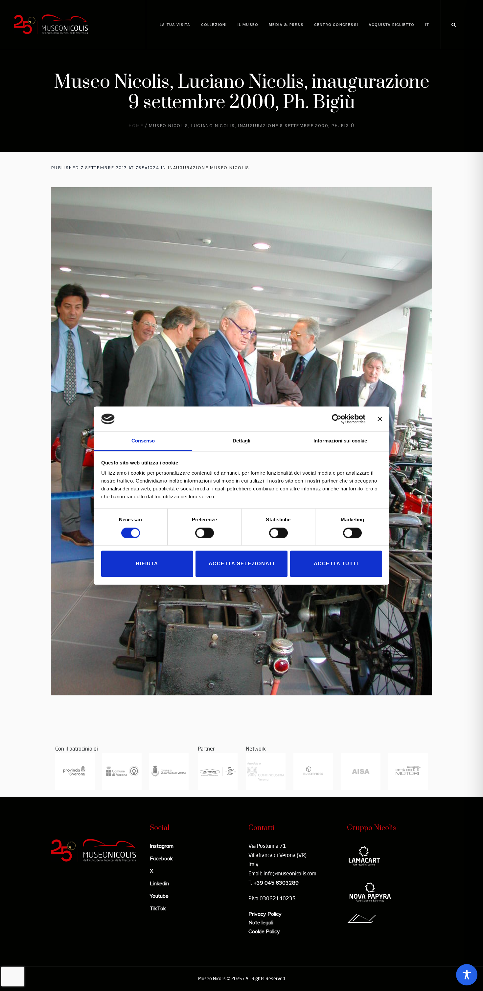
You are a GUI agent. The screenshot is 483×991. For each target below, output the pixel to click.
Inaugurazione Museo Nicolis (208, 167)
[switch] (204, 533)
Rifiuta (147, 564)
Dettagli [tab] (241, 441)
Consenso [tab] (143, 441)
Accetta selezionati (242, 564)
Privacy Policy (265, 914)
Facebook (161, 858)
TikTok (158, 908)
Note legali (260, 922)
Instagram (161, 846)
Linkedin (159, 883)
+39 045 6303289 (276, 882)
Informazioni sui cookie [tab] (340, 441)
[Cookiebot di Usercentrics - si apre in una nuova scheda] (336, 419)
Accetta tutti (336, 564)
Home (135, 125)
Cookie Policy (264, 931)
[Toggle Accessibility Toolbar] (466, 974)
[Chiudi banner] (380, 419)
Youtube (159, 895)
